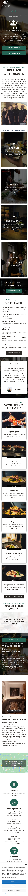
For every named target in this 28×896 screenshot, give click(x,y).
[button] (25, 864)
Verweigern (14, 886)
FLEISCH (14, 517)
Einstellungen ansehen (14, 890)
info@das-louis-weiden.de (14, 862)
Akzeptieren (14, 881)
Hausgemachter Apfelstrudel (14, 585)
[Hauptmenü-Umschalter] (25, 4)
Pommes (14, 461)
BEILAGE (14, 456)
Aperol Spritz (14, 431)
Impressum (20, 893)
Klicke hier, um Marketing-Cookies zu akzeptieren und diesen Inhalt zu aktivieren (14, 763)
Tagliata (14, 522)
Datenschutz (8, 893)
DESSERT (14, 580)
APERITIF (14, 427)
